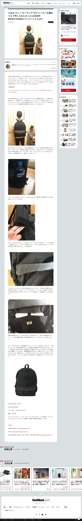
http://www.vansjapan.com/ (19, 431)
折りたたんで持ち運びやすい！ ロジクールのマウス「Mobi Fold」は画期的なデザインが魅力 (68, 28)
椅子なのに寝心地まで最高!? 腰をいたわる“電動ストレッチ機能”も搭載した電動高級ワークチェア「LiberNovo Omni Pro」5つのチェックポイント (22, 483)
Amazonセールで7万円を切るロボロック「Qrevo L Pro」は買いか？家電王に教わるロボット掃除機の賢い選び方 (41, 483)
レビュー (63, 13)
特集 (28, 3)
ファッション (54, 3)
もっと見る (53, 68)
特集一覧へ (68, 90)
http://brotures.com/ (46, 435)
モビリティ (43, 3)
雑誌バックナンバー (10, 510)
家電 (33, 3)
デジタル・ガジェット (37, 3)
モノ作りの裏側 (70, 13)
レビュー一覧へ (68, 39)
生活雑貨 (49, 3)
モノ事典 (74, 13)
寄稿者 (74, 3)
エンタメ (68, 3)
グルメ (64, 3)
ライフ (60, 3)
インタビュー (67, 13)
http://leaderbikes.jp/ (23, 428)
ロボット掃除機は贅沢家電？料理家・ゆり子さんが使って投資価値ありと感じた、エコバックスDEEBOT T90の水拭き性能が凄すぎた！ (60, 483)
